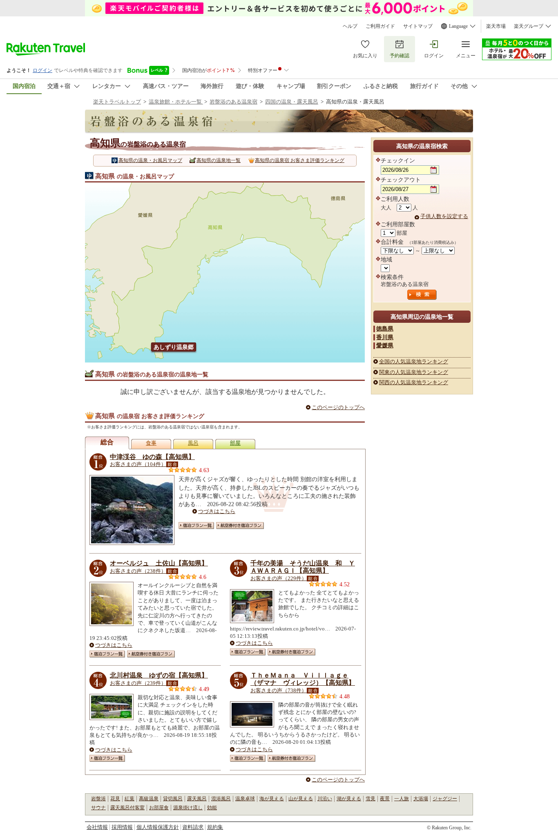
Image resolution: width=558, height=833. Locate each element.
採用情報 (122, 827)
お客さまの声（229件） (278, 578)
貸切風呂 (173, 798)
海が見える (271, 798)
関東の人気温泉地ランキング (413, 372)
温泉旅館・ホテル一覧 (176, 102)
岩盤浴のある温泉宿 (233, 102)
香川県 (384, 337)
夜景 (385, 798)
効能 (212, 807)
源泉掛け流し (188, 807)
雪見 (370, 798)
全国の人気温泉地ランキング (413, 361)
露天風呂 (197, 798)
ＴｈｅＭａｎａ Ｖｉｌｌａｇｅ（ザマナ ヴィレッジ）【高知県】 (302, 679)
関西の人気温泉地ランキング (413, 382)
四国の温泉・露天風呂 (291, 102)
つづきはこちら (216, 511)
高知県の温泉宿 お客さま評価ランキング (299, 160)
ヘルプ (350, 26)
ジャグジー (445, 798)
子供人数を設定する (444, 216)
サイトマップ (418, 26)
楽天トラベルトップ (117, 102)
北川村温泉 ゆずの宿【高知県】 (159, 675)
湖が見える (349, 798)
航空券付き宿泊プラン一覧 (240, 525)
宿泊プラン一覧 (196, 525)
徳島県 (384, 328)
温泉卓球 (245, 798)
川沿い (324, 798)
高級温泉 (148, 798)
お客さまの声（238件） (138, 571)
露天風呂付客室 (127, 807)
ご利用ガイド (380, 26)
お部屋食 (159, 807)
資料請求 (192, 827)
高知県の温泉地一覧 (218, 160)
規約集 (215, 827)
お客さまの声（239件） (138, 683)
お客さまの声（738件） (278, 690)
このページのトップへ (338, 407)
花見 (115, 798)
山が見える (300, 798)
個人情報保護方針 (157, 827)
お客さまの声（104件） (138, 464)
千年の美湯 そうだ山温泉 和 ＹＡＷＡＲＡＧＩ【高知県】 (302, 567)
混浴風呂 (221, 798)
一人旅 (401, 798)
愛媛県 (384, 345)
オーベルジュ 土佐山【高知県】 (159, 563)
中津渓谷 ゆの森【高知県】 (152, 456)
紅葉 (129, 798)
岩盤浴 (98, 798)
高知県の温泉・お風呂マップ (150, 160)
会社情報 (97, 827)
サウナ (98, 807)
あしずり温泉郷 (174, 347)
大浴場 (420, 798)
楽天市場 (496, 26)
